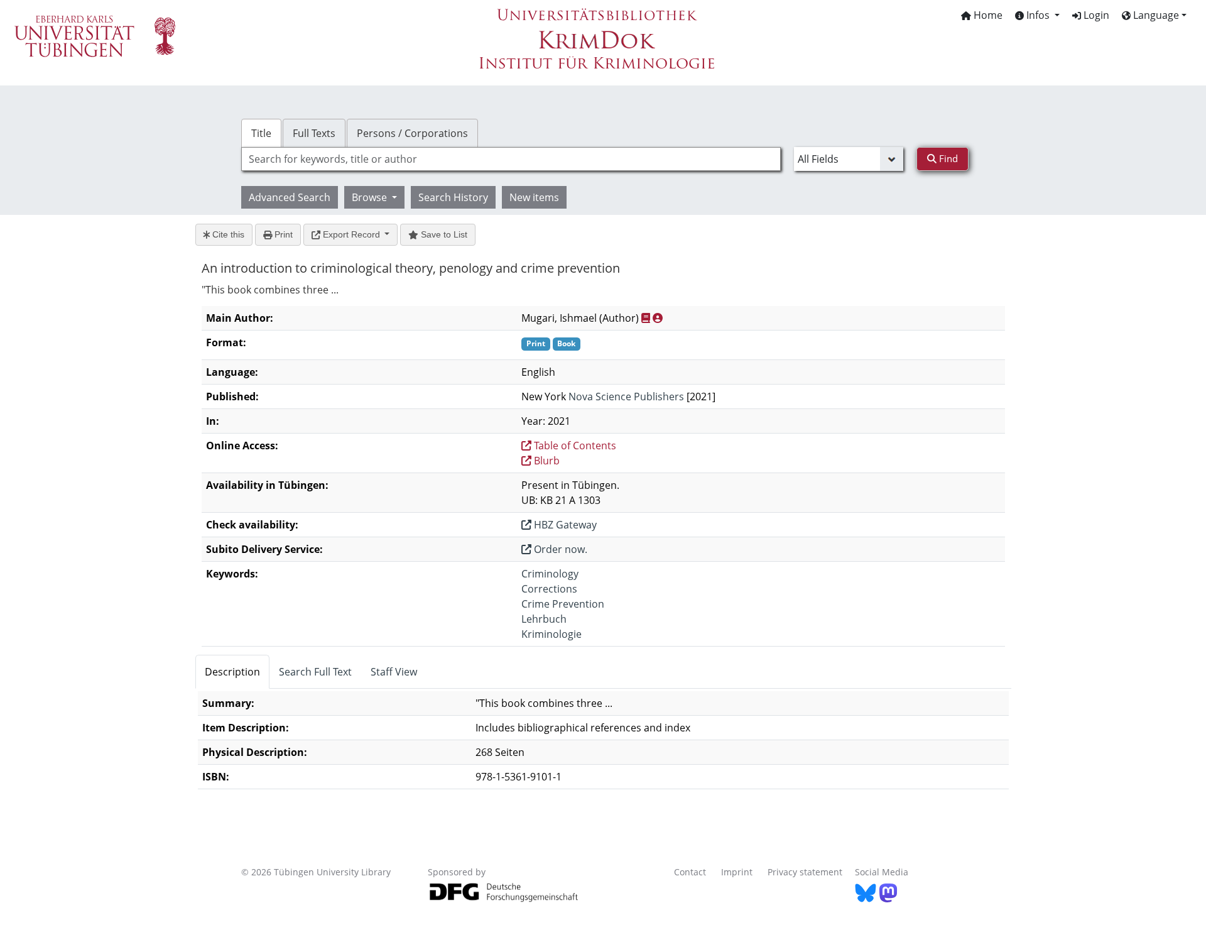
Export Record (351, 234)
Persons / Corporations (412, 133)
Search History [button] (453, 197)
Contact (690, 872)
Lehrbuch (544, 619)
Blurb (545, 461)
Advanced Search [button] (289, 197)
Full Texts (314, 133)
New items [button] (534, 197)
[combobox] (511, 159)
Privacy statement (805, 872)
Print (282, 234)
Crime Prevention (562, 604)
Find (947, 158)
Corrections (549, 589)
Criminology (550, 574)
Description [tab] (232, 672)
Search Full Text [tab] (315, 672)
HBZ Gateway (564, 525)
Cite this (227, 234)
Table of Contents (573, 445)
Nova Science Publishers (626, 396)
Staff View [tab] (394, 672)
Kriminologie (551, 634)
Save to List (442, 234)
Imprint (736, 872)
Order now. (559, 549)
